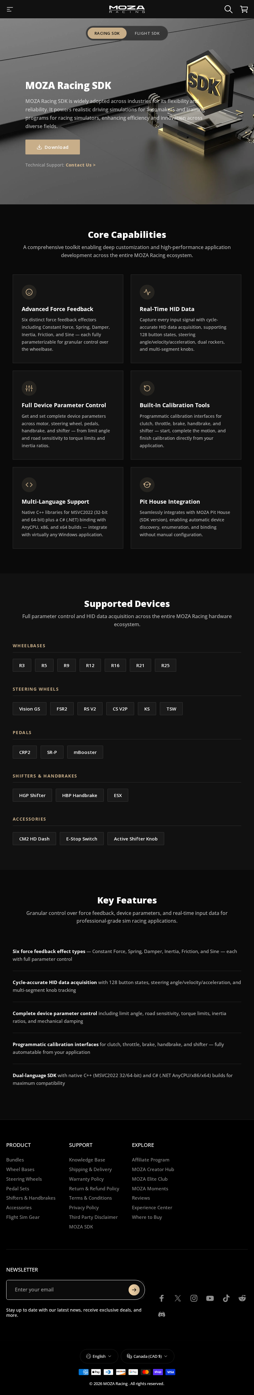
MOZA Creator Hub (153, 1169)
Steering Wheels (24, 1179)
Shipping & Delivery (90, 1169)
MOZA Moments (150, 1189)
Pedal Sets (17, 1189)
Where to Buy (147, 1217)
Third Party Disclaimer (93, 1217)
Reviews (141, 1198)
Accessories (19, 1207)
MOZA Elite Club (150, 1179)
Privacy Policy (84, 1207)
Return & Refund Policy (94, 1189)
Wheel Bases (20, 1169)
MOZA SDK (81, 1227)
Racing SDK (107, 33)
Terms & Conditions (90, 1198)
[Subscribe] (134, 1289)
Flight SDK (147, 33)
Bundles (15, 1160)
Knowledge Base (87, 1160)
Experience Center (152, 1207)
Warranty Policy (86, 1179)
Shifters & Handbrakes (30, 1198)
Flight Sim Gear (23, 1217)
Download (57, 147)
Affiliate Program (150, 1160)
